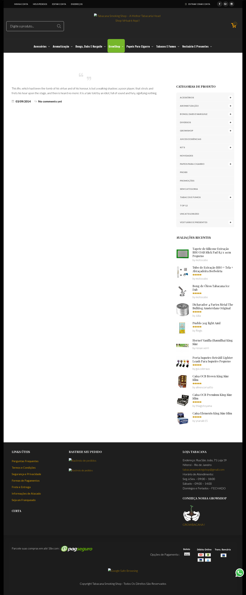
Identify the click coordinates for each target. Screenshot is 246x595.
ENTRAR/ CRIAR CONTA (199, 4)
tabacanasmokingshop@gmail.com (203, 469)
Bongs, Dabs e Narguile (193, 114)
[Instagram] (231, 3)
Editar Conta (59, 4)
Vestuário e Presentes (193, 222)
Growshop (186, 130)
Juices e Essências (190, 139)
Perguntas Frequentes (25, 461)
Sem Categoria (189, 189)
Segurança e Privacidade (26, 474)
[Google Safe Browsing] (123, 570)
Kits (182, 147)
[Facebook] (219, 3)
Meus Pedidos (40, 4)
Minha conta (21, 4)
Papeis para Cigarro (192, 164)
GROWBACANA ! (194, 524)
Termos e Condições (24, 467)
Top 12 (184, 205)
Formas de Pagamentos (26, 480)
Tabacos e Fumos (190, 197)
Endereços (76, 4)
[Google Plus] (225, 3)
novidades (186, 155)
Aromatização (189, 105)
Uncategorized (189, 213)
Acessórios (187, 97)
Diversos (185, 122)
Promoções (187, 180)
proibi (183, 172)
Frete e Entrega (21, 487)
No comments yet (50, 101)
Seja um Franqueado (24, 500)
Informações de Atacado (26, 493)
